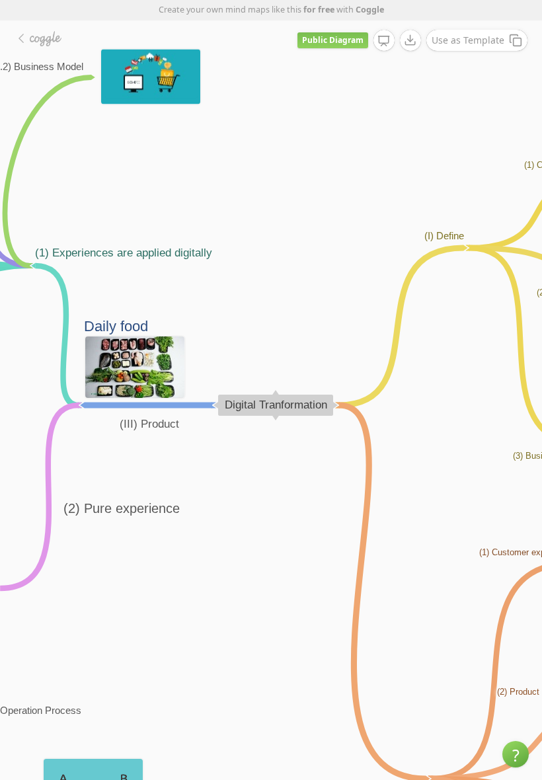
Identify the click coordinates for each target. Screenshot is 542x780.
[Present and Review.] (384, 41)
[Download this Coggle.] (410, 40)
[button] (515, 754)
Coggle (370, 9)
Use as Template (468, 40)
